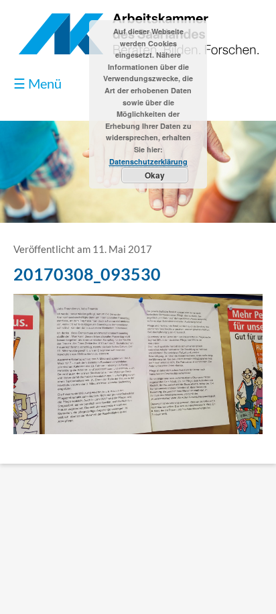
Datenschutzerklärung (148, 161)
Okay (155, 175)
